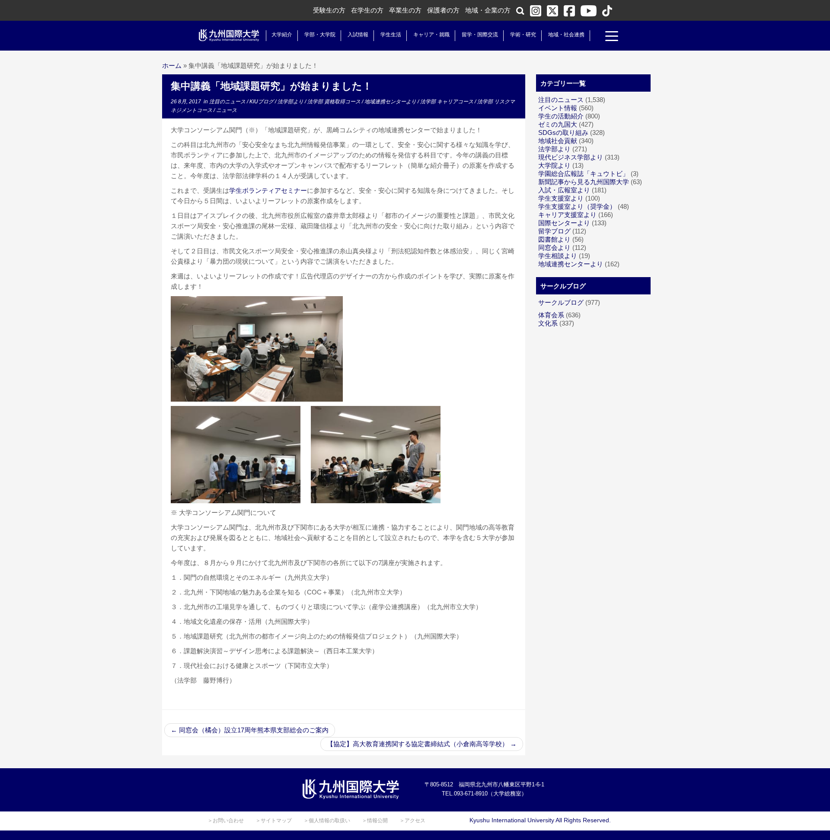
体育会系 (551, 315)
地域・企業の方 (488, 10)
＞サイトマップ (273, 821)
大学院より (554, 165)
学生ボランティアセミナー (268, 190)
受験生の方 (329, 10)
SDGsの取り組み (563, 132)
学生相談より (557, 255)
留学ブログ (554, 231)
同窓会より (554, 247)
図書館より (554, 239)
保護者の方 (443, 10)
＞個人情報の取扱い (326, 821)
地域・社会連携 (566, 35)
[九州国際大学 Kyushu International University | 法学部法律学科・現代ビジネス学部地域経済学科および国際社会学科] (229, 35)
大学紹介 (281, 35)
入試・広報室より (564, 190)
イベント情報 (557, 108)
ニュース (226, 110)
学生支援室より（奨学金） (577, 206)
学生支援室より (561, 198)
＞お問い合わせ (226, 821)
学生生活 (390, 35)
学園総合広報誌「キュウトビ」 (583, 173)
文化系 (548, 323)
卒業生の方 (405, 10)
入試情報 (358, 35)
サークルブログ (561, 302)
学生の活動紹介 (561, 116)
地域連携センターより (391, 102)
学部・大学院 (319, 35)
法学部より (291, 102)
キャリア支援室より (567, 214)
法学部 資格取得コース (334, 102)
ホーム (172, 65)
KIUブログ (262, 102)
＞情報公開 (375, 821)
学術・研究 (523, 35)
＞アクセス (412, 821)
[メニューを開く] (611, 37)
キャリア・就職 (431, 35)
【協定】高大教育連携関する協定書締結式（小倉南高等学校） (422, 743)
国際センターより (564, 223)
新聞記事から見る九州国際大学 (583, 181)
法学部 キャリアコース (447, 102)
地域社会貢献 (557, 140)
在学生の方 (367, 10)
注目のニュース (228, 102)
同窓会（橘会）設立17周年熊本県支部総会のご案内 (250, 730)
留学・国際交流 (480, 35)
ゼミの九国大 (557, 124)
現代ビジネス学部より (570, 157)
